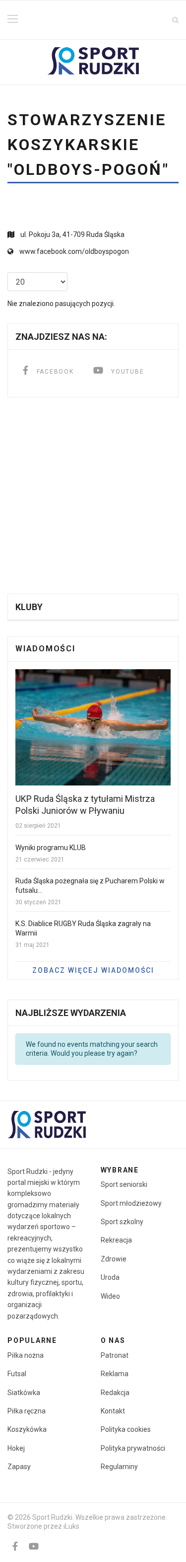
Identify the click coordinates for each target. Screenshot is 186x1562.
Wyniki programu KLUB (50, 848)
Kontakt (113, 1411)
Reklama (114, 1374)
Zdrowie (113, 1259)
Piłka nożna (25, 1355)
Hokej (16, 1448)
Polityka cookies (126, 1429)
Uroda (110, 1277)
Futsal (16, 1374)
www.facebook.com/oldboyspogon (74, 251)
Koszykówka (27, 1429)
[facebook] (15, 1546)
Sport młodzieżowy (131, 1203)
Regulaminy (119, 1467)
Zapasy (19, 1467)
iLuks (71, 1526)
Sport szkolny (122, 1222)
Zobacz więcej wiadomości (93, 970)
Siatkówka (23, 1393)
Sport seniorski (124, 1184)
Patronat (114, 1355)
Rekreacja (116, 1240)
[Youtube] (34, 1546)
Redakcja (115, 1393)
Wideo (110, 1296)
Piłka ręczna (26, 1411)
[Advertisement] (93, 495)
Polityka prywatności (133, 1448)
